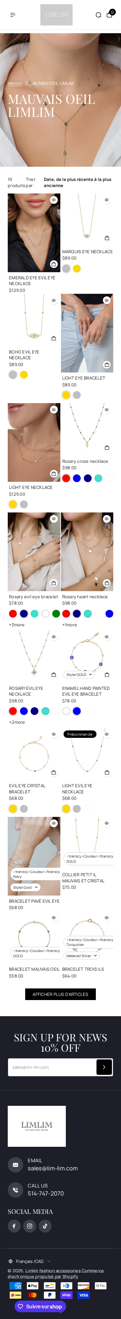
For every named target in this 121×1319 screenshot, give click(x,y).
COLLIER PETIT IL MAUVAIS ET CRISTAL (83, 877)
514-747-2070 (46, 1193)
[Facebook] (14, 1226)
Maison (15, 83)
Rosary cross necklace (85, 461)
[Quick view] (54, 200)
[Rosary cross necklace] (87, 429)
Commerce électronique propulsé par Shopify (56, 1273)
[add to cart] (54, 264)
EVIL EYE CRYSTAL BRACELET (27, 788)
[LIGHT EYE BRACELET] (87, 333)
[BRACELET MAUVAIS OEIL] (34, 937)
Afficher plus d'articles (60, 994)
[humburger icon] (13, 15)
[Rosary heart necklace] (87, 551)
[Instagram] (29, 1226)
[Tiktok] (45, 1226)
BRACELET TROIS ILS (83, 969)
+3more (17, 625)
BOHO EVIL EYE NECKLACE (24, 355)
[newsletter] (104, 1067)
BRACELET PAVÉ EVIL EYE (34, 901)
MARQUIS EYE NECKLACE (87, 251)
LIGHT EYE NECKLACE (31, 487)
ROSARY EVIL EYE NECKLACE (26, 691)
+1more (69, 625)
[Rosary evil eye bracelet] (34, 551)
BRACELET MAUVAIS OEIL (34, 969)
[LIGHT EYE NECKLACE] (34, 442)
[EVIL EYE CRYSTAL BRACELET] (34, 754)
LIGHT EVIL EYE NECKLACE (77, 788)
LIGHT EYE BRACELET (84, 378)
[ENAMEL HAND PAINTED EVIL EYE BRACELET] (87, 656)
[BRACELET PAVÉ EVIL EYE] (34, 856)
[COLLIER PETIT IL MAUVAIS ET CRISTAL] (87, 843)
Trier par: (30, 182)
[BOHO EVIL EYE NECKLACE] (34, 320)
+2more (17, 722)
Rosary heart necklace (85, 597)
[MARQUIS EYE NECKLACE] (87, 219)
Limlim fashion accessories (53, 1271)
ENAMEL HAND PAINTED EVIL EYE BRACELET (86, 691)
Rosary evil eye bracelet (33, 597)
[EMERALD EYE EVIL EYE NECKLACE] (34, 232)
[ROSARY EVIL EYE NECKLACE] (34, 656)
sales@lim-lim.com (53, 1168)
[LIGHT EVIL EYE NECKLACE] (87, 754)
